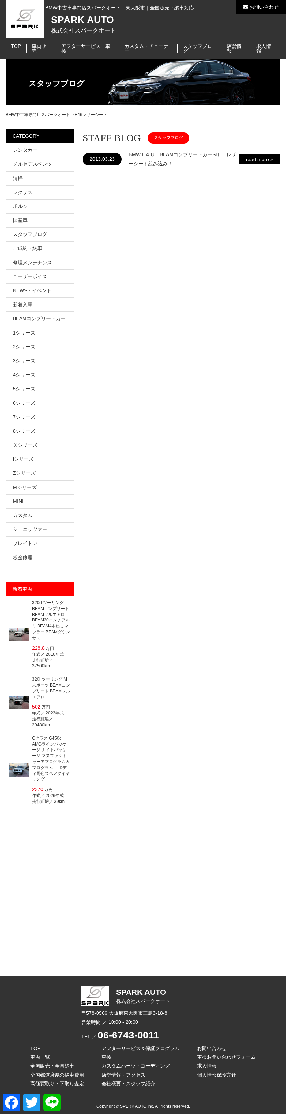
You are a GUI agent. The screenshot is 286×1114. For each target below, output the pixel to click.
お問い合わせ (263, 7)
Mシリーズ (25, 487)
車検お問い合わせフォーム (226, 1057)
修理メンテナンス (32, 262)
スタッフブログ (197, 48)
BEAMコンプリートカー (39, 318)
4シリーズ (24, 375)
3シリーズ (24, 361)
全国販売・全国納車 (52, 1066)
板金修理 (22, 557)
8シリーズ (24, 431)
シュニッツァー (30, 529)
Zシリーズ (24, 473)
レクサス (22, 192)
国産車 (20, 220)
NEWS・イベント (32, 290)
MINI (18, 501)
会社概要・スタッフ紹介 (128, 1083)
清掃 (18, 178)
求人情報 (263, 48)
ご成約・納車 (27, 248)
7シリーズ (24, 417)
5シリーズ (24, 388)
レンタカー (25, 150)
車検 (106, 1057)
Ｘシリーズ (25, 445)
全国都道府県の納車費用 (57, 1075)
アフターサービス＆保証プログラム (140, 1048)
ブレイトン (25, 543)
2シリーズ (24, 347)
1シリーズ (24, 333)
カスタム (22, 515)
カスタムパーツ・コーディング (135, 1066)
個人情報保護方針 (216, 1075)
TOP (16, 46)
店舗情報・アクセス (123, 1075)
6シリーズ (24, 403)
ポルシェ (22, 206)
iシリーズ (23, 459)
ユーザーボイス (30, 276)
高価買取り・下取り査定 (57, 1083)
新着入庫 (22, 304)
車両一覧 (40, 1057)
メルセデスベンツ (32, 164)
